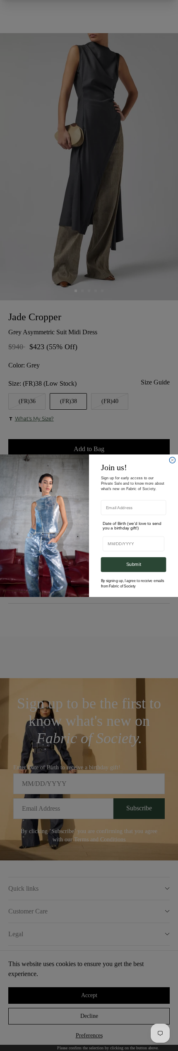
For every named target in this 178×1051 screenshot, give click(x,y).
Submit (133, 564)
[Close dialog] (172, 460)
